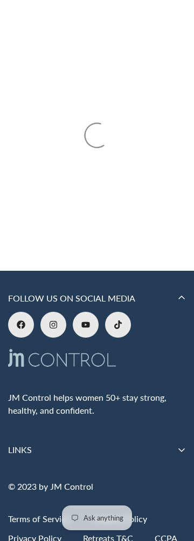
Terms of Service (39, 518)
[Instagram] (53, 325)
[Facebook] (21, 325)
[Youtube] (86, 325)
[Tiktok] (118, 325)
